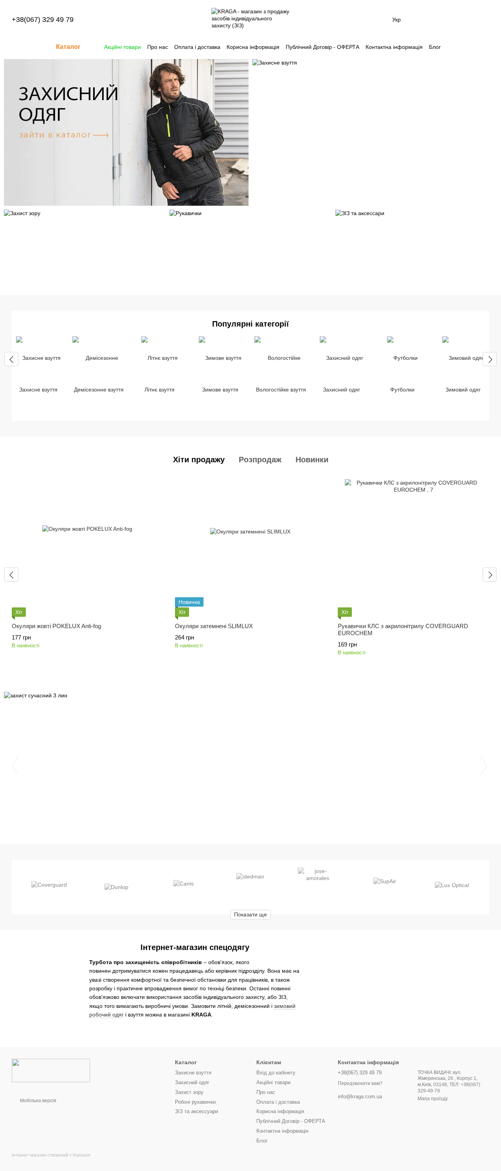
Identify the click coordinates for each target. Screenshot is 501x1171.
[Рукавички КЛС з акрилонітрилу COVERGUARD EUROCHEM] (413, 548)
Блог (435, 47)
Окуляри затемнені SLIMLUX (214, 626)
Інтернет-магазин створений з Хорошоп (51, 1155)
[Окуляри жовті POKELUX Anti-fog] (87, 548)
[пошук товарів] (455, 47)
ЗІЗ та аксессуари (196, 1111)
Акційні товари (122, 47)
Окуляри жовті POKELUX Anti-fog (56, 626)
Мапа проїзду (433, 1098)
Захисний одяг (192, 1082)
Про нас (157, 47)
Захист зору (189, 1092)
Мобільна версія (37, 1100)
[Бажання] (442, 19)
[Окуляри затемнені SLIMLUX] (250, 548)
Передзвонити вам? (360, 1083)
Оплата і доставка (197, 47)
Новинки (312, 459)
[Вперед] (490, 359)
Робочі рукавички (195, 1102)
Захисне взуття (193, 1073)
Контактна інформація (394, 47)
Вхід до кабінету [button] (276, 1073)
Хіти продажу (199, 459)
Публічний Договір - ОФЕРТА (322, 47)
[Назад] (11, 359)
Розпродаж (260, 459)
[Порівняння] (422, 19)
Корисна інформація (253, 47)
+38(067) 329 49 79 (43, 19)
